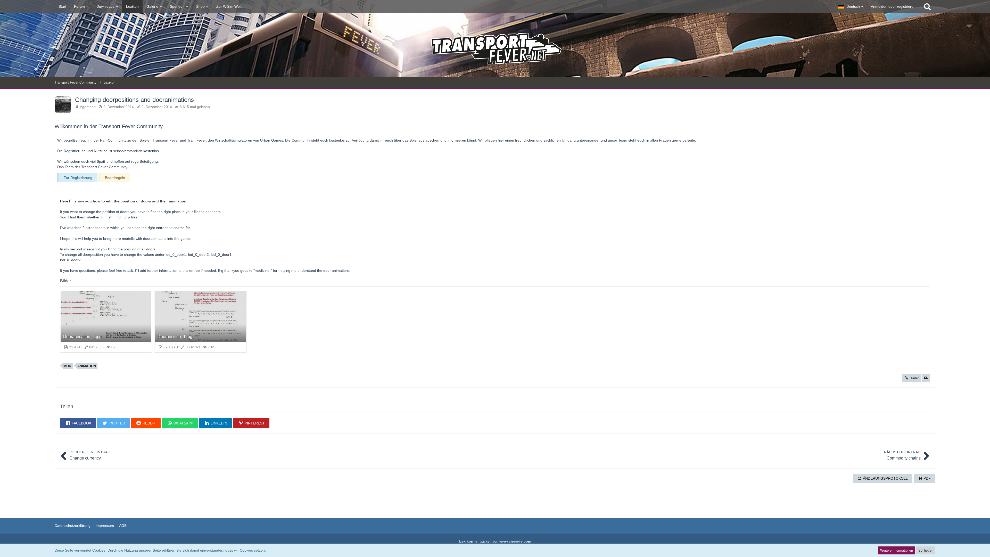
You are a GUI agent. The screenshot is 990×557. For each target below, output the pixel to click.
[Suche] (927, 6)
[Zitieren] (926, 378)
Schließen (925, 550)
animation (86, 366)
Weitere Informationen (896, 550)
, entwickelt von (495, 541)
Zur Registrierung (78, 178)
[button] (850, 6)
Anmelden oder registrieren (893, 6)
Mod (67, 366)
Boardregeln (115, 178)
